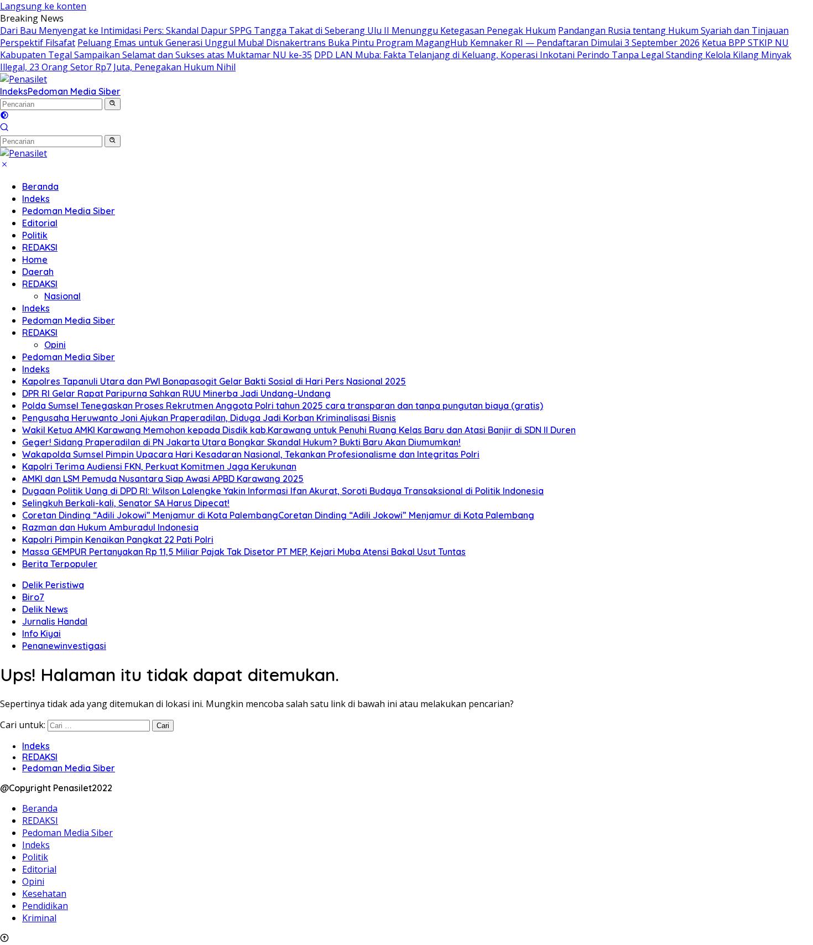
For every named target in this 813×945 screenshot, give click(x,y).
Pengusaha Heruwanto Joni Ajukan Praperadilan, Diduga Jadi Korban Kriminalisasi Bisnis (209, 417)
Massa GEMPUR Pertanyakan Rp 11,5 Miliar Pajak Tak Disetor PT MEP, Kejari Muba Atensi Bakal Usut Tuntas (244, 551)
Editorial (40, 223)
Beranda (40, 186)
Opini (55, 344)
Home (35, 259)
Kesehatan (44, 893)
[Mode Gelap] (4, 116)
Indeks (14, 91)
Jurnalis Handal (54, 621)
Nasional (62, 296)
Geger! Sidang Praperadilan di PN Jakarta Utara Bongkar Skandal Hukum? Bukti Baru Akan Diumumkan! (241, 442)
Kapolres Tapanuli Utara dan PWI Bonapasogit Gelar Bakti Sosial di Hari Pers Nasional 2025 (214, 381)
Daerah (38, 271)
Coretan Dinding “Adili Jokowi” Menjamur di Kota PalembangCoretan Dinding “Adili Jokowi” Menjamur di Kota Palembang (278, 515)
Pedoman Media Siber (74, 91)
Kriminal (39, 918)
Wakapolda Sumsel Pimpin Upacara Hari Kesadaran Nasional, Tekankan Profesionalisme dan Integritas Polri (251, 454)
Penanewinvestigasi (64, 645)
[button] (113, 104)
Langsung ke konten (43, 6)
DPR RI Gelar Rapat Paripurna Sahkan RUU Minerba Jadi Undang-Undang (176, 393)
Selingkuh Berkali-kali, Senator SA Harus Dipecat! (126, 502)
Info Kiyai (41, 633)
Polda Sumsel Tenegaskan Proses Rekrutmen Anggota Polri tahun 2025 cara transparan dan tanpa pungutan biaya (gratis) (282, 405)
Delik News (45, 609)
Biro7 (33, 597)
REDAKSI (40, 247)
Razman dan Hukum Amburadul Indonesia (110, 527)
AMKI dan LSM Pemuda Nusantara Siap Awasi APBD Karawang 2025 (163, 478)
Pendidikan (45, 906)
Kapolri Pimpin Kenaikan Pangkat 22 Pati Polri (117, 539)
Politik (35, 235)
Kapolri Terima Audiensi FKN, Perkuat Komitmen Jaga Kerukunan (159, 466)
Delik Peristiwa (53, 584)
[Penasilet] (23, 79)
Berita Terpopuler (59, 563)
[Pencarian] (4, 128)
